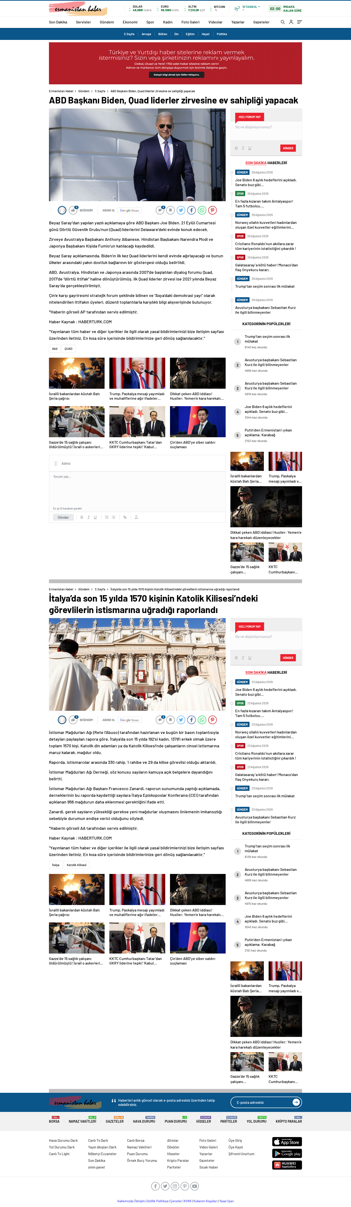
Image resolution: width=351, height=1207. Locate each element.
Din (176, 34)
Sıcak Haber (208, 1167)
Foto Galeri (190, 22)
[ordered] (106, 517)
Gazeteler (261, 22)
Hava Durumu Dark (63, 1140)
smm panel (96, 1167)
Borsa (54, 1119)
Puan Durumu (176, 1119)
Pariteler (228, 1119)
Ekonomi (130, 22)
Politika (222, 34)
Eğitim (190, 34)
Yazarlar (238, 22)
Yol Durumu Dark (62, 1147)
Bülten (162, 34)
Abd (54, 348)
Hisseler (203, 1119)
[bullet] (113, 517)
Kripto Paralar (289, 1119)
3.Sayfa (129, 34)
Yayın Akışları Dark (102, 1147)
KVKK (187, 1201)
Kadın (168, 22)
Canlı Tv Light (59, 1154)
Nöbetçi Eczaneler (102, 1154)
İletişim (140, 1201)
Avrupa (146, 34)
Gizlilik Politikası (158, 1201)
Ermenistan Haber (61, 91)
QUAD (68, 348)
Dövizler (173, 1147)
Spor (150, 22)
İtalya (55, 865)
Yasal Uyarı (226, 1201)
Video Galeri (208, 1147)
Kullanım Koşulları (205, 1201)
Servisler (83, 22)
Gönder (63, 517)
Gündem (107, 22)
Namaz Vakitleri (82, 1119)
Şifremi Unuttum (241, 1154)
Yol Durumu (256, 1119)
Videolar (215, 22)
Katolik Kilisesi (76, 865)
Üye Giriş (235, 1140)
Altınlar (173, 1140)
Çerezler (176, 1201)
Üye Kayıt (236, 1147)
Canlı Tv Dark (98, 1140)
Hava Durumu (144, 1119)
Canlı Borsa (135, 1140)
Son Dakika (58, 22)
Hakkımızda (125, 1201)
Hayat (206, 34)
